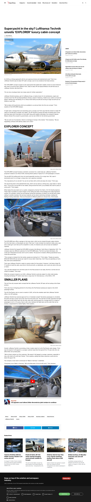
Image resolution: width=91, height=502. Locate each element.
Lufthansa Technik (9, 419)
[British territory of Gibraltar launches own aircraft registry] (77, 445)
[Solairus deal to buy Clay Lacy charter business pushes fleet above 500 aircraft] (56, 445)
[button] (5, 3)
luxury (17, 419)
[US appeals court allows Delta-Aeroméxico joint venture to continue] (7, 402)
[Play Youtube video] (32, 381)
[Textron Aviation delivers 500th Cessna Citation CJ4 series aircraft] (13, 445)
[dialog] (45, 494)
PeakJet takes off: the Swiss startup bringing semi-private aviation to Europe (34, 457)
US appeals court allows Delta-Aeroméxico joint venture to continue (34, 402)
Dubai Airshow (50, 416)
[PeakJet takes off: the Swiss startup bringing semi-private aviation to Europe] (35, 445)
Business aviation (40, 416)
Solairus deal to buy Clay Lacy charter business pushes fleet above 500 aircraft (55, 457)
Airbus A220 (14, 416)
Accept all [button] (64, 494)
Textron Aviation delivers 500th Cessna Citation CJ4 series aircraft (13, 456)
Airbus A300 (22, 416)
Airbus (6, 416)
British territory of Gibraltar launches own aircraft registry (77, 456)
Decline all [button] (77, 494)
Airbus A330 (31, 416)
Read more (15, 491)
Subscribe (66, 478)
